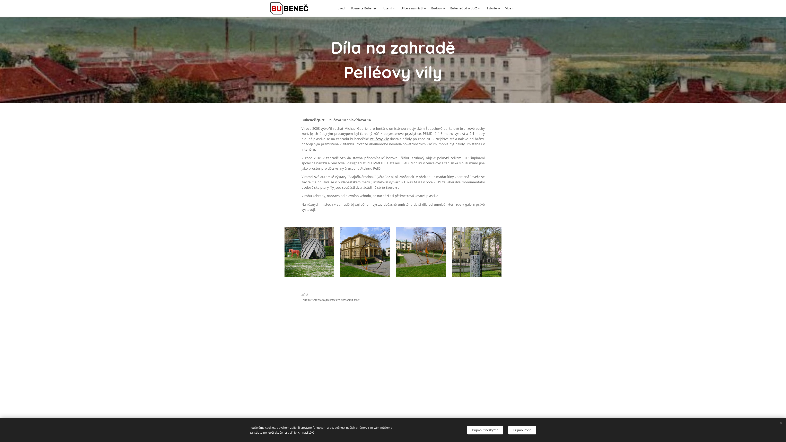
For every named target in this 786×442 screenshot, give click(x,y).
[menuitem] (342, 8)
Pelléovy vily (379, 139)
